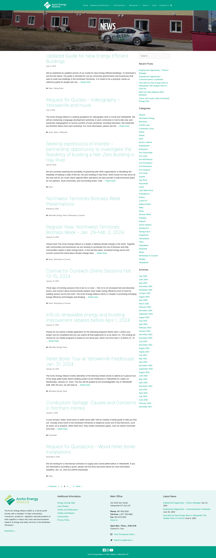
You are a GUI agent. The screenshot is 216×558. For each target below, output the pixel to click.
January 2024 (144, 331)
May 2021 (143, 359)
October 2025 (144, 293)
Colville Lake (144, 125)
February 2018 (145, 403)
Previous (51, 486)
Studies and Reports (65, 513)
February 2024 (145, 328)
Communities (118, 5)
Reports (142, 221)
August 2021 (144, 352)
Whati (141, 252)
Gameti (142, 177)
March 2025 (144, 304)
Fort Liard (143, 156)
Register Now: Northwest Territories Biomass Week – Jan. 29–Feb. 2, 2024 (85, 229)
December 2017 (145, 407)
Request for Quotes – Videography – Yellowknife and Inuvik (83, 102)
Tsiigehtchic (144, 235)
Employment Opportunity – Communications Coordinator (186, 509)
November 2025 (145, 290)
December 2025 (145, 286)
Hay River (143, 180)
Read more (86, 82)
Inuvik (51, 132)
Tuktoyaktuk (144, 238)
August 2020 (144, 372)
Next (79, 486)
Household (52, 435)
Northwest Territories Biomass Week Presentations (83, 201)
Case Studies (63, 506)
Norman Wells (145, 214)
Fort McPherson (145, 159)
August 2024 (144, 317)
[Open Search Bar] (171, 5)
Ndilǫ (141, 208)
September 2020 (146, 369)
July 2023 (143, 341)
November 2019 (145, 386)
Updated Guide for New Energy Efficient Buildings (87, 58)
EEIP (141, 139)
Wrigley (142, 259)
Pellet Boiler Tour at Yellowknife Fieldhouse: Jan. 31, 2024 (90, 361)
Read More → (10, 531)
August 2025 (144, 297)
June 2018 (143, 400)
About (145, 5)
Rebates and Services (99, 5)
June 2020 (143, 376)
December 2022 (145, 345)
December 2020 (145, 365)
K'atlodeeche (144, 194)
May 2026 (143, 283)
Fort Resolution (145, 166)
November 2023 (145, 338)
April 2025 (143, 300)
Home (85, 5)
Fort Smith (143, 173)
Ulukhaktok (143, 245)
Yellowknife (63, 132)
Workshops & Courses (76, 215)
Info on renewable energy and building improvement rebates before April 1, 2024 (88, 317)
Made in (114, 554)
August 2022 (144, 348)
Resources (133, 5)
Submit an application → (124, 540)
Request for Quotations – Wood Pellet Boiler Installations (91, 449)
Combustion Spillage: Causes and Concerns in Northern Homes (91, 405)
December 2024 (145, 310)
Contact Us (164, 5)
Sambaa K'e (144, 228)
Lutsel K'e (143, 201)
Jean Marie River (146, 190)
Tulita (141, 242)
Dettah (141, 135)
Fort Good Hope (145, 153)
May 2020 (143, 379)
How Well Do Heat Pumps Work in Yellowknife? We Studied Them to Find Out (153, 86)
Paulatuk (142, 218)
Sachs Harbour (145, 225)
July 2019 (143, 389)
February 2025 (145, 307)
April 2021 (143, 362)
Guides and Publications (67, 510)
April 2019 (143, 393)
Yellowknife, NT (122, 554)
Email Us (114, 520)
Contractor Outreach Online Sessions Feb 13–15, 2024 (88, 273)
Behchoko (143, 122)
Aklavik (142, 115)
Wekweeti (143, 249)
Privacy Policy (63, 520)
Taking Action (58, 88)
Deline (141, 132)
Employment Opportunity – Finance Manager (182, 503)
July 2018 (143, 396)
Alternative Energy (55, 215)
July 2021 (143, 355)
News (154, 5)
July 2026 (143, 276)
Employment (144, 146)
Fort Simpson (144, 170)
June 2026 (143, 279)
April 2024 (143, 324)
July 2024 (143, 321)
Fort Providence (145, 163)
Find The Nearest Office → (125, 534)
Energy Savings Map (66, 503)
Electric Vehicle (145, 142)
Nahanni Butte (145, 204)
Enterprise (143, 149)
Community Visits (146, 129)
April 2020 (143, 383)
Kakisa (142, 197)
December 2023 (145, 334)
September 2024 (146, 314)
